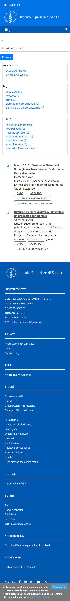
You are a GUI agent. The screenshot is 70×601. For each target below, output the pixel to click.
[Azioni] (5, 5)
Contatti (9, 348)
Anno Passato (16, 144)
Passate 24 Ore (17, 132)
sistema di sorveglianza (22, 103)
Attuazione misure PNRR (19, 375)
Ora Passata (15, 128)
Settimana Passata (19, 136)
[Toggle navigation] (6, 29)
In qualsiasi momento (19, 124)
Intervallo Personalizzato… (22, 148)
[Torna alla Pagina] (2, 40)
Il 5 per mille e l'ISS (15, 483)
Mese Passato (16, 140)
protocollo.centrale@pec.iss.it (27, 322)
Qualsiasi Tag (14, 92)
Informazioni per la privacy (19, 344)
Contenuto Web (17, 74)
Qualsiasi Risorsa (16, 70)
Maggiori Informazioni (37, 597)
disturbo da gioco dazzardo (25, 107)
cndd (11, 99)
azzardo (13, 95)
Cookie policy (12, 353)
